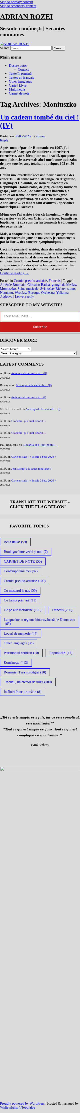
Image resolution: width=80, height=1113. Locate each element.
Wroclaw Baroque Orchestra (35, 292)
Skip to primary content (16, 2)
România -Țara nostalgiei (25, 672)
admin (40, 136)
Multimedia (17, 89)
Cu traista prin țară (20, 600)
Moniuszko (8, 288)
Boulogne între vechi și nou (26, 552)
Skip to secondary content (18, 6)
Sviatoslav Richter (53, 288)
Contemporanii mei (21, 571)
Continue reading (14, 273)
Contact (23, 69)
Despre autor (18, 65)
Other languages (20, 81)
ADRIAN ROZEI (26, 17)
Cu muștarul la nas (20, 590)
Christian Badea (38, 284)
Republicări (60, 653)
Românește (16, 662)
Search (5, 48)
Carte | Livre (17, 85)
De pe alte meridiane (22, 610)
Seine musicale (28, 288)
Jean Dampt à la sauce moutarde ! (31, 468)
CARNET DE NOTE (23, 561)
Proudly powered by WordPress (23, 1103)
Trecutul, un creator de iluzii (28, 682)
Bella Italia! (15, 542)
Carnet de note (19, 93)
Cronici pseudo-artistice (30, 281)
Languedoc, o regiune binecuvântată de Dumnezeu (39, 622)
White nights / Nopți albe (17, 1107)
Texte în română (20, 73)
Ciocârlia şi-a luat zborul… (28, 421)
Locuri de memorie (20, 633)
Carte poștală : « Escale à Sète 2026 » (33, 456)
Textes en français (21, 77)
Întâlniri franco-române (22, 692)
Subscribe (40, 327)
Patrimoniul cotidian (21, 653)
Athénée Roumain (13, 284)
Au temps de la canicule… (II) (29, 373)
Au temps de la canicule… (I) (28, 397)
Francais (54, 281)
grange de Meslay (64, 284)
